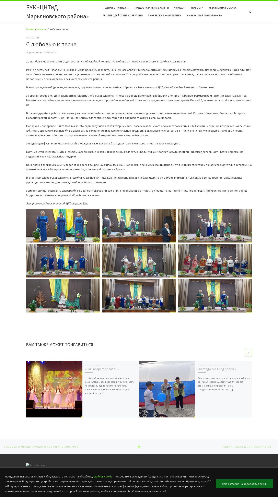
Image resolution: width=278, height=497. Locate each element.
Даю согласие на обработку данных (244, 484)
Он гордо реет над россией (217, 369)
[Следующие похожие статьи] (248, 352)
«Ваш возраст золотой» (102, 369)
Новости (41, 29)
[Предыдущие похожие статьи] (240, 352)
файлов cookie (103, 476)
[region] (139, 482)
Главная (30, 29)
